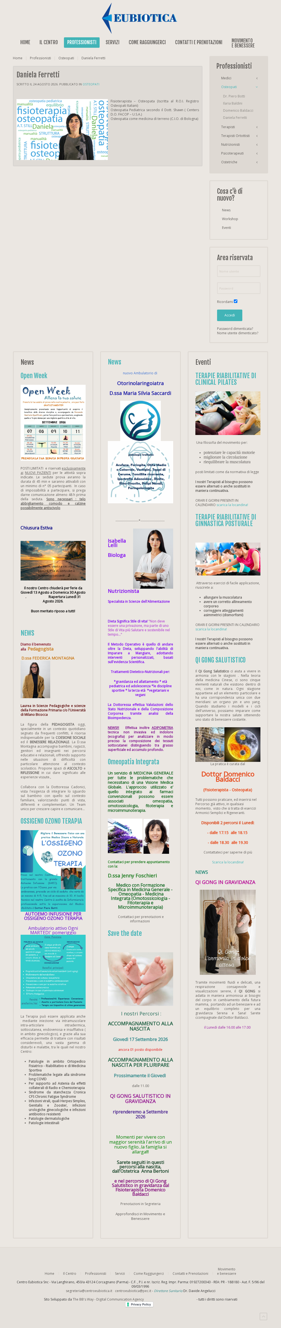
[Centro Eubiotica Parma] (140, 18)
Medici (226, 78)
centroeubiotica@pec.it (133, 1290)
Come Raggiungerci (147, 42)
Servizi (112, 42)
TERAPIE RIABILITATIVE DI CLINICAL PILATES (225, 379)
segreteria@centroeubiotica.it (89, 1290)
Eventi (226, 227)
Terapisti (228, 127)
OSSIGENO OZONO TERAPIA (51, 821)
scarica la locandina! (232, 504)
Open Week (34, 376)
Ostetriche (229, 162)
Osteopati (66, 58)
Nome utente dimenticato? (237, 333)
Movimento (243, 43)
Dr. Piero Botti (234, 96)
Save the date (125, 933)
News (226, 210)
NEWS (27, 633)
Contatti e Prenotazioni (198, 42)
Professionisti (81, 42)
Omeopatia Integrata (133, 762)
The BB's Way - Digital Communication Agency (134, 1299)
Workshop (230, 219)
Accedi (229, 315)
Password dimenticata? (235, 328)
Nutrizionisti (230, 144)
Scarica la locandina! (228, 862)
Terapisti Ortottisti (235, 135)
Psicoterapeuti (232, 153)
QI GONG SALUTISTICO (220, 660)
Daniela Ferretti (235, 117)
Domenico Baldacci (238, 110)
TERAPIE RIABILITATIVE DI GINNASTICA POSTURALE (225, 520)
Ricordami (225, 302)
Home (25, 42)
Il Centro (49, 42)
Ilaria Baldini (232, 103)
